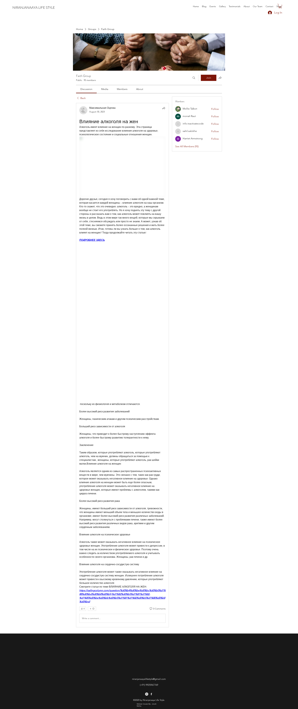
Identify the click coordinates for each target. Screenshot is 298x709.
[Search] (194, 78)
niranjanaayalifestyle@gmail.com (149, 678)
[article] (122, 365)
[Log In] (267, 12)
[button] (280, 6)
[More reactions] (92, 609)
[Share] (164, 108)
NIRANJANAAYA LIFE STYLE (33, 7)
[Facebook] (151, 694)
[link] (86, 89)
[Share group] (220, 78)
